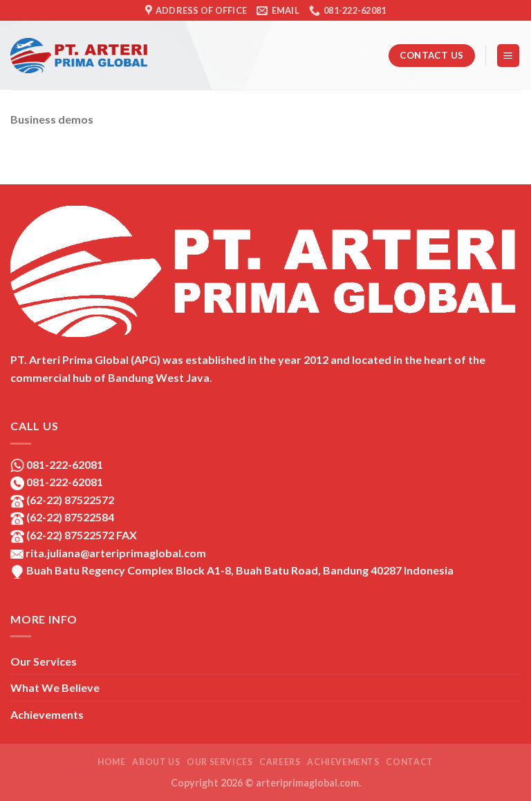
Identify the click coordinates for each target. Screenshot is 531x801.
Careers (279, 762)
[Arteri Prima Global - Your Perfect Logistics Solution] (79, 55)
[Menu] (508, 55)
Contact (409, 762)
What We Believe (55, 687)
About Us (156, 762)
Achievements (47, 714)
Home (111, 762)
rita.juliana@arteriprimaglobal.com (115, 552)
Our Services (43, 661)
